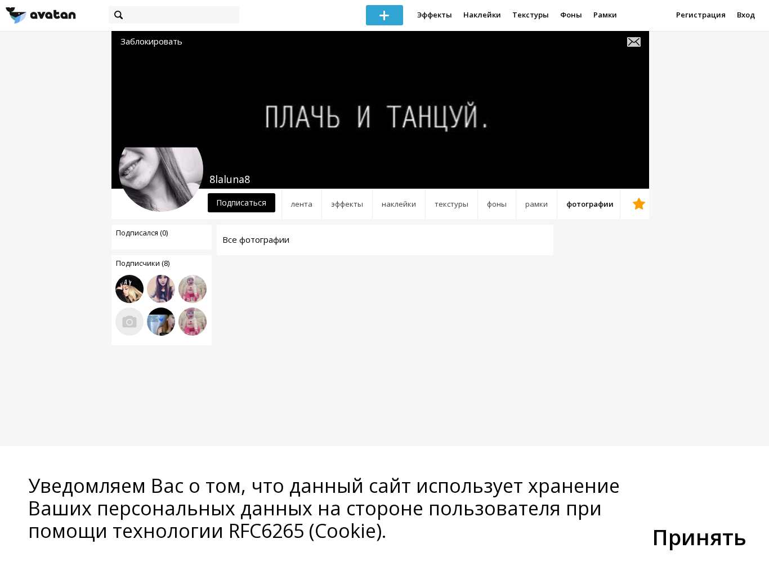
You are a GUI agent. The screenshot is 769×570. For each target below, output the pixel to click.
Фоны (571, 15)
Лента (301, 204)
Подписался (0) (142, 233)
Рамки (605, 15)
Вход (746, 15)
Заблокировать (151, 41)
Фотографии (590, 204)
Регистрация (701, 15)
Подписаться (241, 202)
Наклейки (482, 15)
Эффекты (434, 15)
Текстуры (530, 15)
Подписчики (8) (142, 263)
